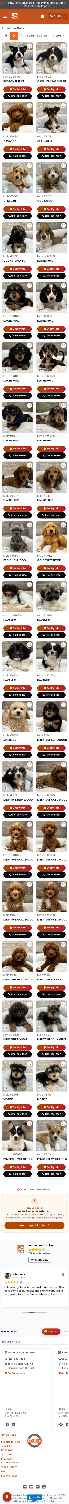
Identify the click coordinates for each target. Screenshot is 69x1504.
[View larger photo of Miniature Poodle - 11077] (63, 944)
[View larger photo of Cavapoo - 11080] (29, 105)
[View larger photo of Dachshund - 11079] (63, 345)
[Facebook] (7, 1424)
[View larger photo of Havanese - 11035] (63, 584)
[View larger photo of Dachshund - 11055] (63, 285)
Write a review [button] (39, 1260)
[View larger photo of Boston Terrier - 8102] (29, 46)
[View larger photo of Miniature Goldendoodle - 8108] (29, 944)
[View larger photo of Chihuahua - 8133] (63, 105)
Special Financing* (7, 1448)
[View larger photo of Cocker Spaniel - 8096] (29, 225)
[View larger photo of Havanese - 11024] (29, 584)
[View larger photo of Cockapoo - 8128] (63, 165)
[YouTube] (13, 1424)
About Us (6, 1454)
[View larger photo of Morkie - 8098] (29, 1063)
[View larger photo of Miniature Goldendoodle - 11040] (29, 824)
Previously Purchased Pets (10, 1460)
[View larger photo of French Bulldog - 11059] (29, 525)
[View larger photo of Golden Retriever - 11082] (63, 525)
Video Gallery (9, 1467)
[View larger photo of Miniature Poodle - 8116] (29, 1004)
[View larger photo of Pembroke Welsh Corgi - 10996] (29, 1123)
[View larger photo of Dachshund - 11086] (63, 405)
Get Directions (16, 1373)
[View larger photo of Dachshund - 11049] (29, 285)
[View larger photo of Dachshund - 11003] (63, 225)
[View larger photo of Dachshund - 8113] (63, 465)
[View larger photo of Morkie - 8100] (63, 1063)
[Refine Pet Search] (6, 36)
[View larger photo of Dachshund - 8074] (29, 465)
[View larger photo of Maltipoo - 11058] (29, 704)
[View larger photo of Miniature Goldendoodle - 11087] (29, 884)
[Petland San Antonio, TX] (14, 16)
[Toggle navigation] (5, 16)
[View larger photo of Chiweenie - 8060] (29, 165)
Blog (3, 1471)
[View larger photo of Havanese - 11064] (29, 644)
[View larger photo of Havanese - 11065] (63, 644)
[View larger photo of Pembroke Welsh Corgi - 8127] (63, 1123)
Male (44, 77)
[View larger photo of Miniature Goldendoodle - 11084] (63, 824)
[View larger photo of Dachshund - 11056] (29, 345)
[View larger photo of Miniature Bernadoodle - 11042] (63, 704)
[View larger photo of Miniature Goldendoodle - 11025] (63, 764)
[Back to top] (65, 1331)
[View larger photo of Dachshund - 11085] (29, 405)
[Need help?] (7, 1496)
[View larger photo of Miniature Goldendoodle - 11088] (63, 884)
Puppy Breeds (9, 1476)
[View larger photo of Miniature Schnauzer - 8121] (63, 1004)
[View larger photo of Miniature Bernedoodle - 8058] (29, 764)
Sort (58, 36)
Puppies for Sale (10, 1442)
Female (11, 77)
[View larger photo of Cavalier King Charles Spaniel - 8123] (63, 46)
